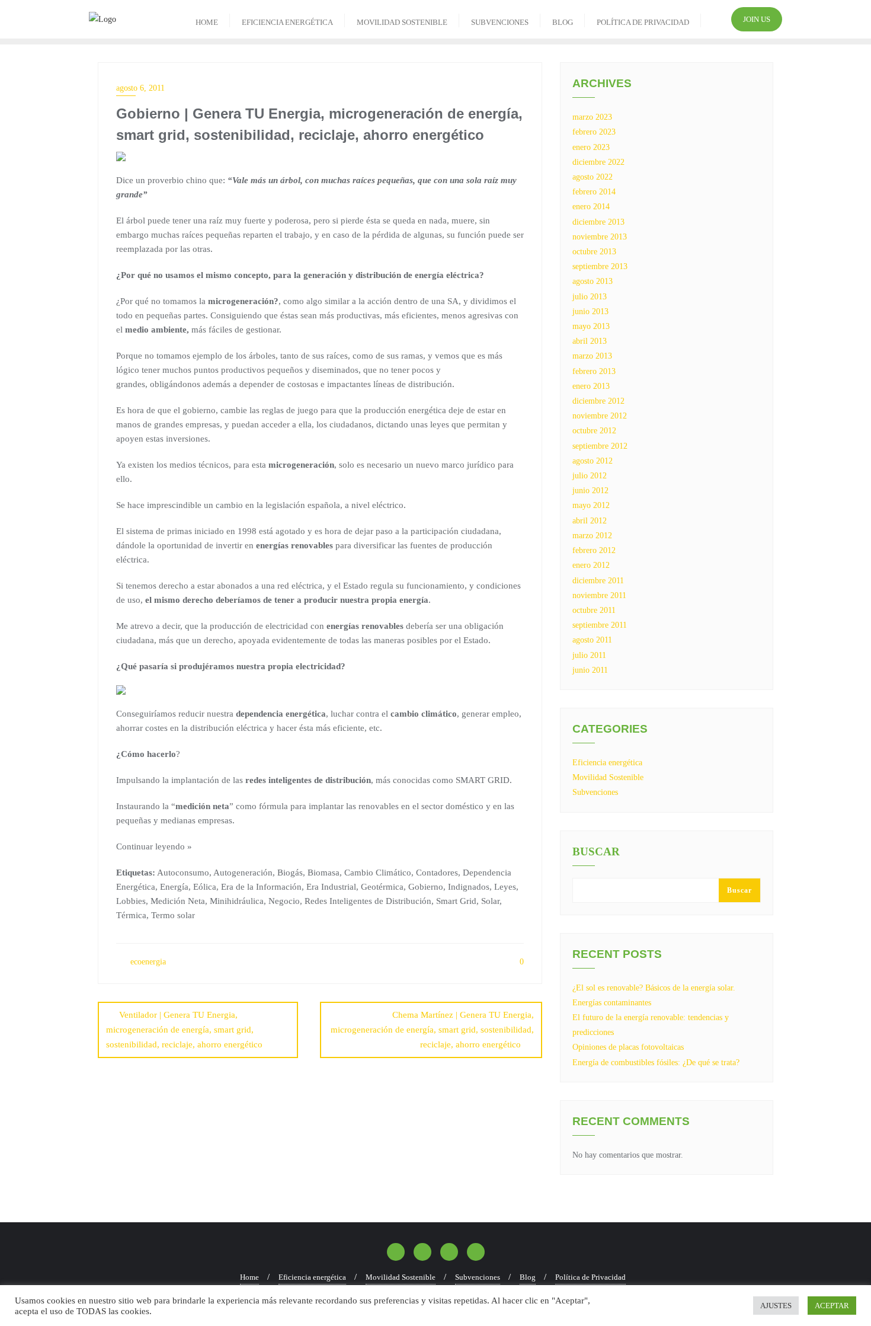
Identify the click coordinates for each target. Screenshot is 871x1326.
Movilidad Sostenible (607, 777)
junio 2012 (590, 490)
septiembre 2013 (599, 266)
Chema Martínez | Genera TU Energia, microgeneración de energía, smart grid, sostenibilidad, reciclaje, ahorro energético (432, 1029)
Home (249, 1277)
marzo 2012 (592, 535)
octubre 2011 (594, 610)
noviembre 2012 (599, 415)
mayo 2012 (591, 505)
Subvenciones (595, 792)
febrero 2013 (594, 371)
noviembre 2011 (599, 595)
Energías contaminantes (611, 1002)
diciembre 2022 (598, 162)
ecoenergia (147, 961)
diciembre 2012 (598, 401)
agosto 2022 (592, 176)
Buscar (596, 852)
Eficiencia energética (607, 762)
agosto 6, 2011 (140, 88)
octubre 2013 (594, 251)
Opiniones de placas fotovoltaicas (628, 1047)
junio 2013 (590, 311)
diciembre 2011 (598, 580)
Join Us (756, 19)
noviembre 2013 (599, 236)
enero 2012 (591, 565)
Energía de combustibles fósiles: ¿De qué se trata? (655, 1062)
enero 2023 (591, 147)
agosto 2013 (592, 281)
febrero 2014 (594, 191)
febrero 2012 (594, 550)
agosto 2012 (592, 460)
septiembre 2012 (599, 446)
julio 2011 (589, 655)
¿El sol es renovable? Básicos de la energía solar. (653, 987)
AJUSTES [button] (776, 1305)
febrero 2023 (594, 131)
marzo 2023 (592, 117)
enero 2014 (591, 206)
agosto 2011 (592, 639)
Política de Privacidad (590, 1277)
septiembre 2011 (599, 625)
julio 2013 (589, 296)
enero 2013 (591, 386)
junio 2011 (590, 670)
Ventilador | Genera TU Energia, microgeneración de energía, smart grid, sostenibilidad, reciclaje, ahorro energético (184, 1029)
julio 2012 (589, 475)
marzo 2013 (592, 356)
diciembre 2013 (598, 222)
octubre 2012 (594, 430)
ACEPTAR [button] (832, 1305)
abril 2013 (589, 341)
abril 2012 (589, 520)
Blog (528, 1277)
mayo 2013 (591, 326)
